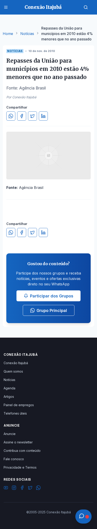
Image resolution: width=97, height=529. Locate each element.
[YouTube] (6, 488)
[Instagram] (14, 488)
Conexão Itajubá (16, 363)
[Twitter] (30, 488)
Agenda (9, 388)
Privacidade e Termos (20, 467)
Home (8, 33)
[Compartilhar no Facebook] (21, 116)
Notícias (27, 33)
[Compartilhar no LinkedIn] (43, 116)
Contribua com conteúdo (22, 450)
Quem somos (13, 371)
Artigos (9, 396)
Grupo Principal (52, 310)
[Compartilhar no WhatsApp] (10, 116)
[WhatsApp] (38, 488)
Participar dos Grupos (51, 296)
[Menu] (6, 7)
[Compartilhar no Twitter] (32, 116)
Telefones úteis (15, 413)
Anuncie (10, 434)
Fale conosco (14, 459)
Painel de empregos (19, 405)
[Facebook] (22, 488)
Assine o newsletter (18, 442)
